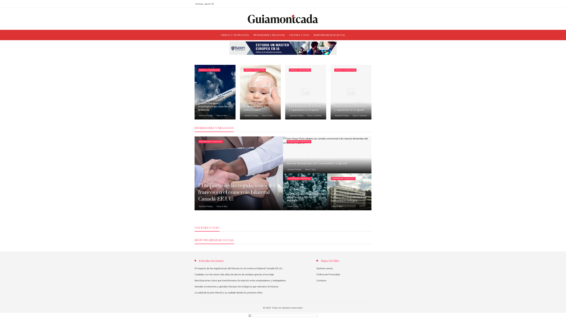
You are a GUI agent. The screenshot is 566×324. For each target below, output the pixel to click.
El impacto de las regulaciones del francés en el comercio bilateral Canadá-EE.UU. (239, 268)
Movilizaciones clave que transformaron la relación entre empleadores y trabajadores (240, 280)
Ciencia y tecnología (209, 70)
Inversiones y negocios (210, 142)
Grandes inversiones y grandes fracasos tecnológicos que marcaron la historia (236, 286)
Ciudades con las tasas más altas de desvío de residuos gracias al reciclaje (234, 274)
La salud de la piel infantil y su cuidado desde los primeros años (229, 292)
